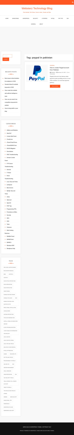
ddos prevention (8, 284)
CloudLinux (10, 139)
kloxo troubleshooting (10, 327)
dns (16, 298)
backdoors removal (9, 270)
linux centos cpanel (9, 340)
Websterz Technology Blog (37, 8)
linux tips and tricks (9, 343)
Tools (8, 224)
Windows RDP (10, 245)
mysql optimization (8, 350)
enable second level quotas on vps (9, 303)
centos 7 (6, 277)
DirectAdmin (10, 151)
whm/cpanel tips (8, 400)
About (41, 24)
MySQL (53, 18)
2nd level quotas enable (10, 267)
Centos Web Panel (11, 136)
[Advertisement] (37, 38)
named (5, 353)
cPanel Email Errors (12, 142)
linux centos (7, 336)
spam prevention (8, 374)
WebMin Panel (10, 236)
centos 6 (11, 274)
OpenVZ (9, 203)
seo (13, 364)
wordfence (6, 403)
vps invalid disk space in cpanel (9, 392)
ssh (16, 374)
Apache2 (9, 133)
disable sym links (8, 298)
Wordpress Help (11, 248)
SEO (8, 218)
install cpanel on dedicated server (11, 322)
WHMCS (9, 242)
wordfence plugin (8, 407)
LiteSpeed (44, 18)
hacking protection (9, 314)
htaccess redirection (9, 317)
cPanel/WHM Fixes (12, 145)
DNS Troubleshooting (12, 154)
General (33, 24)
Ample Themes (50, 430)
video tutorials (7, 387)
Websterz (53, 72)
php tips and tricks (8, 357)
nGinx (8, 196)
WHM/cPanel (15, 18)
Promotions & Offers (12, 212)
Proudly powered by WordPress (28, 430)
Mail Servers (10, 187)
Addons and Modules (12, 130)
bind (5, 274)
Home (6, 18)
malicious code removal (10, 347)
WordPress (26, 18)
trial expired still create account (10, 382)
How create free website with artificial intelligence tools (11, 93)
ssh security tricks (9, 377)
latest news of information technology (10, 332)
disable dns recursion (9, 294)
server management (9, 367)
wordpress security (9, 410)
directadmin (7, 291)
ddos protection (8, 287)
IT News (9, 172)
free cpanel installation (10, 307)
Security (35, 18)
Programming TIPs (11, 209)
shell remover (7, 371)
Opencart (9, 200)
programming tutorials (9, 360)
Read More (55, 86)
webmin (5, 396)
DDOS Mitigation (11, 148)
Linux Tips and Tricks (12, 181)
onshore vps (13, 353)
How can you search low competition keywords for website (11, 102)
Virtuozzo (9, 227)
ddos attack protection (9, 281)
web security (13, 396)
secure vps (6, 364)
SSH (68, 18)
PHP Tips (60, 18)
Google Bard (7, 311)
